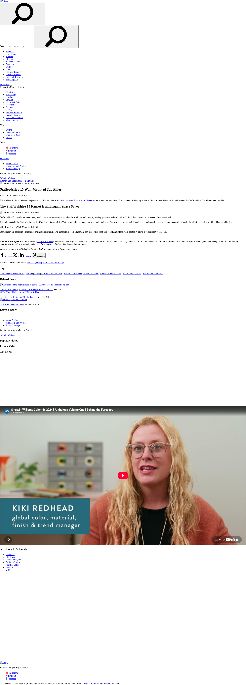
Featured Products (14, 72)
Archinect (10, 554)
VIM (8, 570)
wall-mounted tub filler (153, 273)
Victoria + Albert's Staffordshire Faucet (74, 200)
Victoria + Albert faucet (110, 273)
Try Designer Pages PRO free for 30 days (45, 262)
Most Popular (12, 79)
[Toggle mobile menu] (10, 85)
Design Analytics (13, 559)
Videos (9, 137)
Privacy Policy (110, 683)
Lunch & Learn (13, 132)
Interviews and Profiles (16, 166)
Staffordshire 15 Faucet (51, 273)
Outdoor (9, 67)
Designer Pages (13, 562)
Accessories (11, 64)
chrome (29, 273)
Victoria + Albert (91, 273)
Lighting (9, 59)
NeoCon (9, 567)
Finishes (9, 56)
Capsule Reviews (13, 74)
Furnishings (11, 54)
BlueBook (10, 557)
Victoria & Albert (45, 241)
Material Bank (12, 565)
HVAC (9, 69)
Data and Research (14, 77)
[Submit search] (56, 36)
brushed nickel (17, 273)
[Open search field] (22, 14)
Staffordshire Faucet (73, 273)
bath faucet (5, 273)
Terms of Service (91, 683)
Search (3, 46)
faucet (37, 273)
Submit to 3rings (7, 178)
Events (9, 130)
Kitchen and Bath (8, 181)
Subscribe (4, 84)
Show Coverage (13, 168)
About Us (10, 51)
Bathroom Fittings (25, 181)
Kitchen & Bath (13, 61)
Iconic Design (12, 163)
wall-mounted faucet (132, 273)
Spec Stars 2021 (13, 135)
